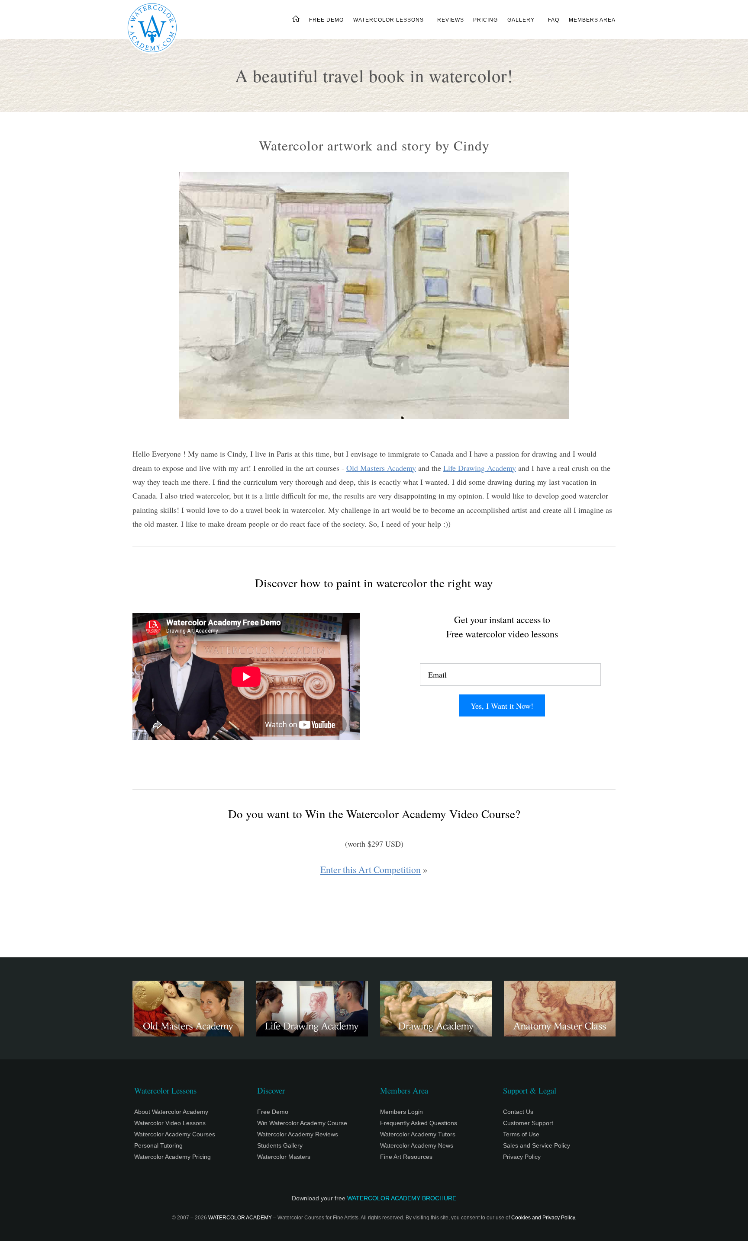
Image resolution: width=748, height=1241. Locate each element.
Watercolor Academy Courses (174, 1134)
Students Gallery (280, 1145)
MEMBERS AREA (592, 20)
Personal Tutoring (158, 1145)
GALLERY (521, 20)
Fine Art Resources (406, 1156)
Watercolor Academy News (416, 1145)
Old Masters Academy (381, 468)
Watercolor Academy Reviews (297, 1134)
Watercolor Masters (283, 1156)
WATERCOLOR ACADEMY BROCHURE (401, 1198)
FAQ (553, 20)
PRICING (485, 20)
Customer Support (528, 1122)
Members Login (401, 1111)
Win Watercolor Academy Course (302, 1122)
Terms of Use (521, 1134)
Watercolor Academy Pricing (172, 1156)
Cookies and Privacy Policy (543, 1217)
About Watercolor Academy (171, 1111)
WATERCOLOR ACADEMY (240, 1217)
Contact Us (518, 1111)
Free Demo (272, 1111)
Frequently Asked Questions (418, 1122)
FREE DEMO (326, 20)
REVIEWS (450, 20)
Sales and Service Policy (536, 1145)
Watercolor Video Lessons (170, 1122)
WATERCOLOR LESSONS (388, 20)
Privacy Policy (522, 1156)
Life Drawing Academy (479, 468)
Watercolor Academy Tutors (417, 1134)
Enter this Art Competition (370, 869)
